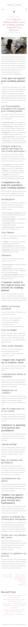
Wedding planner (14, 16)
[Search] (26, 9)
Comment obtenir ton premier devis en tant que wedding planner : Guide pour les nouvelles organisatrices (14, 605)
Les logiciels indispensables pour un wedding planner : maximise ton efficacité (13, 24)
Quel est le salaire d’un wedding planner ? (7, 576)
